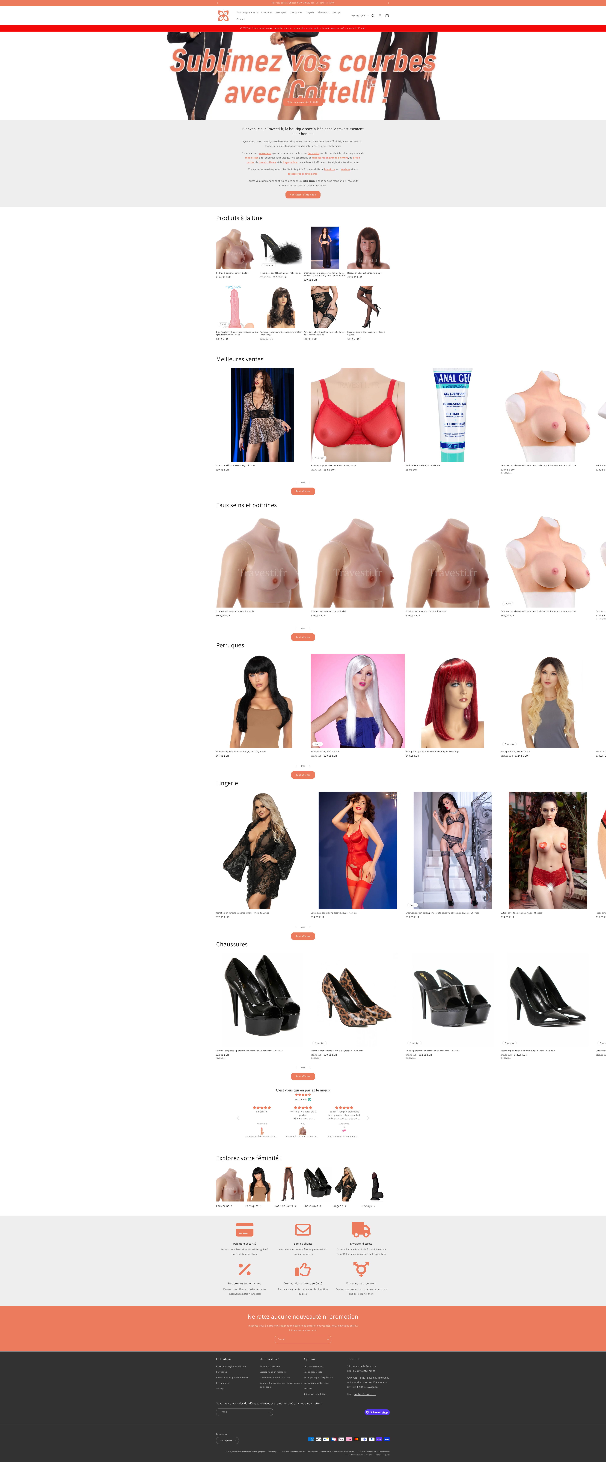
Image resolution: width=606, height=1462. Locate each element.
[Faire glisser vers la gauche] (296, 482)
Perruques (251, 1206)
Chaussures (311, 1206)
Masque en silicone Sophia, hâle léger (364, 273)
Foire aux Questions (270, 1366)
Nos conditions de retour (316, 1382)
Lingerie (338, 1206)
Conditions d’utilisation (344, 1451)
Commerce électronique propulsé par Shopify (259, 1451)
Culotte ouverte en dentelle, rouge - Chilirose (521, 913)
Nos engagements (313, 1371)
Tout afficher (303, 491)
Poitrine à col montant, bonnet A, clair (328, 611)
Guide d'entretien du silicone (275, 1377)
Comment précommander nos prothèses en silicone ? (281, 1384)
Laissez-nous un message (273, 1371)
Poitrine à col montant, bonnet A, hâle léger (426, 611)
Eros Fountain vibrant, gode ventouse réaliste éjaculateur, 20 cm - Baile (237, 333)
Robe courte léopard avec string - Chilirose (235, 465)
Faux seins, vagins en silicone (231, 1366)
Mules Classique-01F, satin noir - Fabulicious (280, 273)
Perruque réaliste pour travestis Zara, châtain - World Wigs (281, 333)
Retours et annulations (315, 1394)
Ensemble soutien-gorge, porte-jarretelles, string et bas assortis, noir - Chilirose (442, 913)
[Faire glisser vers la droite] (309, 482)
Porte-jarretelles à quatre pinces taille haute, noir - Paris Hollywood (324, 333)
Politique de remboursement (293, 1451)
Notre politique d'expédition (318, 1377)
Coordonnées (384, 1451)
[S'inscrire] (327, 1339)
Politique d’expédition (366, 1451)
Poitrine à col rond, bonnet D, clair (232, 273)
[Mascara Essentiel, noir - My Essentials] (303, 1130)
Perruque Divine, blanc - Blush (325, 751)
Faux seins (222, 1206)
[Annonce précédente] (217, 3)
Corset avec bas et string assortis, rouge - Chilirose (334, 913)
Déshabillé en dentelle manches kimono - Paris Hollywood (242, 913)
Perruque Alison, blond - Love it (515, 751)
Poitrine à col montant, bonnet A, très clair (235, 611)
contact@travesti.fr (365, 1394)
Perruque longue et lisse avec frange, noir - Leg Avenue (241, 751)
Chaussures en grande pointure (232, 1377)
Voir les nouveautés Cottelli (303, 102)
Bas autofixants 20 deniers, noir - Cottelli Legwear (366, 333)
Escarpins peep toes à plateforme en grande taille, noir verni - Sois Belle (249, 1050)
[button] (247, 12)
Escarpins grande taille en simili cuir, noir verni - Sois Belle (528, 1050)
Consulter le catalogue (303, 194)
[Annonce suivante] (388, 3)
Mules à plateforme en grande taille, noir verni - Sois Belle (433, 1050)
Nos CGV (308, 1388)
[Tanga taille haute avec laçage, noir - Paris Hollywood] (344, 1130)
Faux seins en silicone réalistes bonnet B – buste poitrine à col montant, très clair (538, 611)
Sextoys (367, 1206)
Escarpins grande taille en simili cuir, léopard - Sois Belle (337, 1050)
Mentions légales (383, 1454)
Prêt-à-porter (223, 1382)
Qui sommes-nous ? (314, 1366)
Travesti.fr (236, 1451)
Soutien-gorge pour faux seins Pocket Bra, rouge (333, 465)
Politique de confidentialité (319, 1451)
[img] (303, 1095)
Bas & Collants (283, 1206)
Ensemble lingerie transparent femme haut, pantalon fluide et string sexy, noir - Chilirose (324, 274)
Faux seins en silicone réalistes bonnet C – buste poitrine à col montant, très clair (538, 465)
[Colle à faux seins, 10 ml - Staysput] (262, 1130)
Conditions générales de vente (360, 1454)
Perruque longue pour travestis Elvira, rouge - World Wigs (432, 751)
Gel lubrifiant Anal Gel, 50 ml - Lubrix (423, 465)
